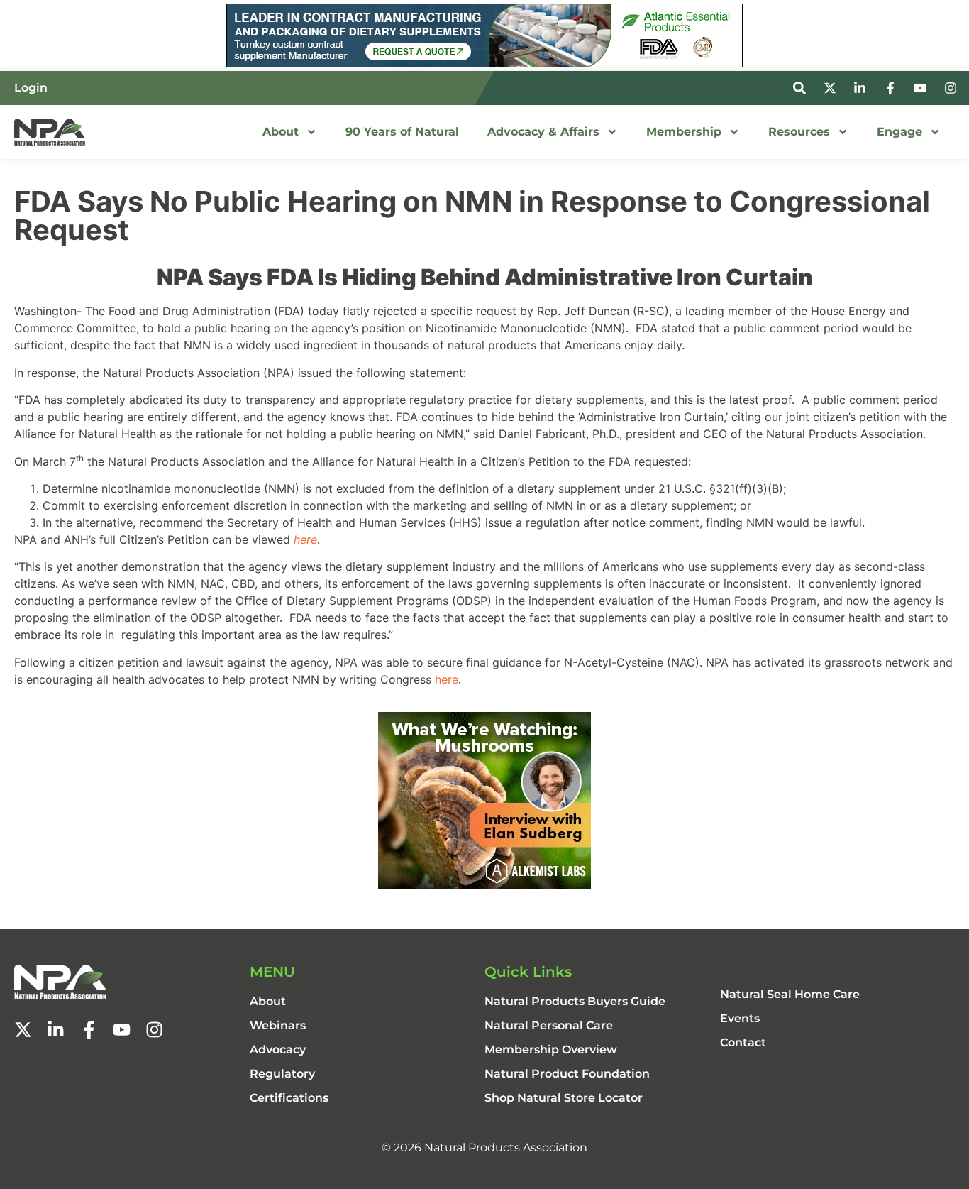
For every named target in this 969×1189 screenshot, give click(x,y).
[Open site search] (802, 88)
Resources (799, 131)
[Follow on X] (832, 88)
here (446, 679)
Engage (899, 131)
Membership (683, 131)
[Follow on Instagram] (953, 88)
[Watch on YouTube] (922, 88)
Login (31, 87)
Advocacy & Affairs (543, 131)
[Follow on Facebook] (892, 88)
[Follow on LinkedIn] (862, 88)
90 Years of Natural (402, 131)
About (280, 131)
